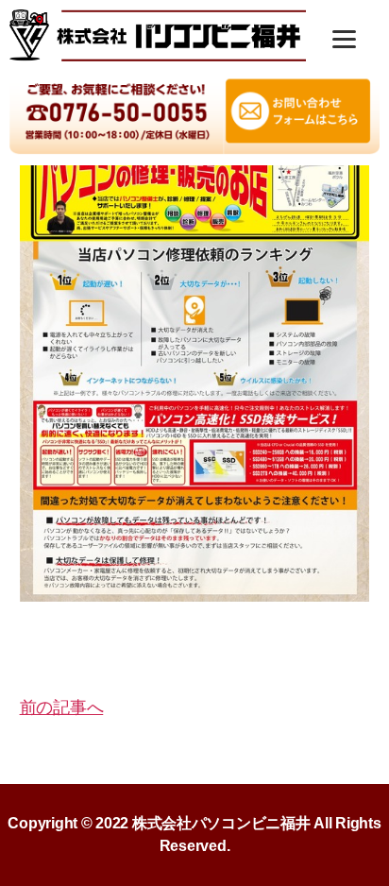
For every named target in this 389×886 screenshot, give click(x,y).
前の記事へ (62, 707)
